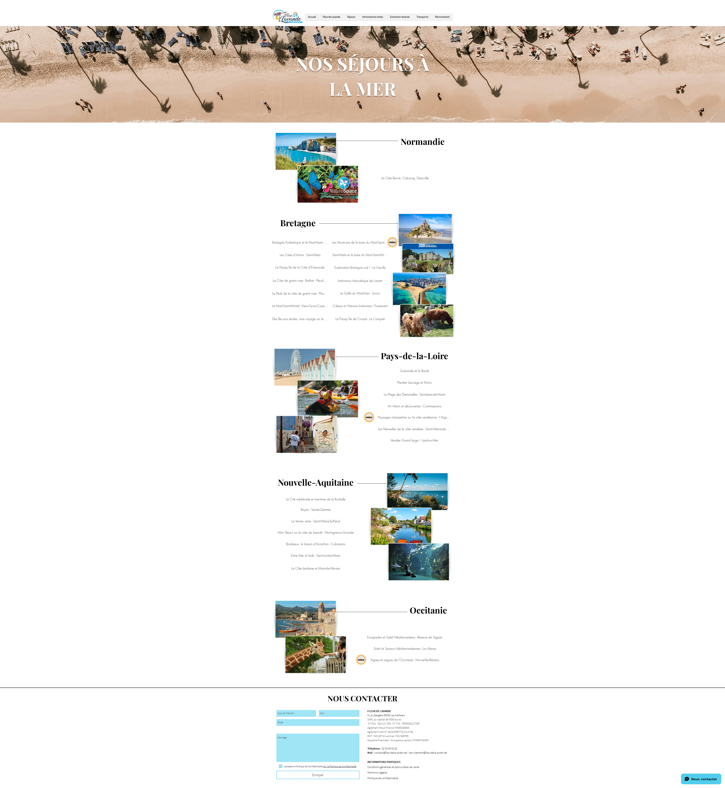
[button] (372, 17)
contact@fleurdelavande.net (390, 752)
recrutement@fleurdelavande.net (428, 752)
